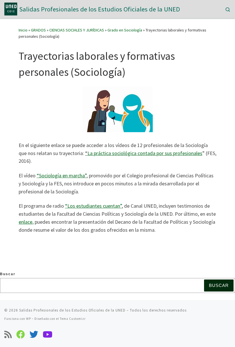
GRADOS (38, 30)
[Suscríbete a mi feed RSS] (8, 334)
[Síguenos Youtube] (47, 334)
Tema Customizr (73, 319)
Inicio (23, 30)
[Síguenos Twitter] (34, 334)
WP (28, 319)
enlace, (26, 222)
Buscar (7, 274)
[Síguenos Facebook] (20, 334)
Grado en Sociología (124, 30)
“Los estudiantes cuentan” (93, 206)
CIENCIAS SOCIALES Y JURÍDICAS (76, 30)
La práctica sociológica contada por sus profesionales (144, 153)
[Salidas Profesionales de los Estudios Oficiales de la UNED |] (10, 8)
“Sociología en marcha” (62, 175)
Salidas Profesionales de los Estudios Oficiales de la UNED (72, 310)
